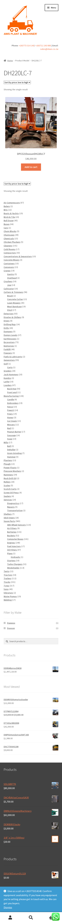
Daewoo (11, 623)
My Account (10, 917)
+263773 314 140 (26, 45)
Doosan (11, 628)
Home (10, 60)
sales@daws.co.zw (49, 49)
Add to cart (31, 167)
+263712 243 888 (43, 45)
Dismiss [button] (8, 907)
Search (31, 917)
